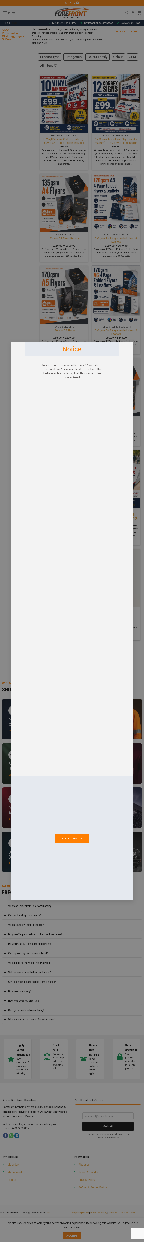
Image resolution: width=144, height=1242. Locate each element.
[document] (72, 621)
